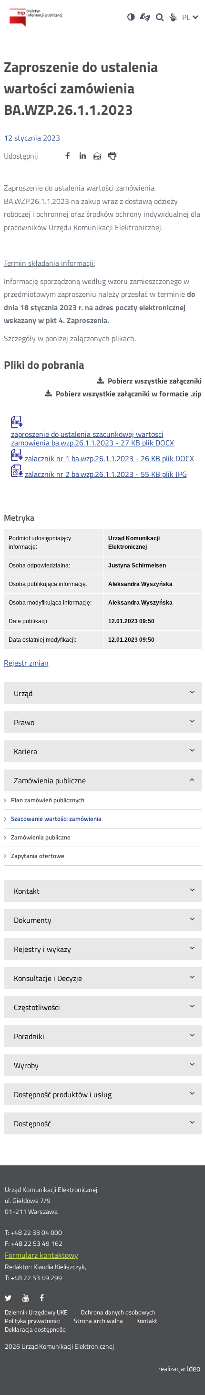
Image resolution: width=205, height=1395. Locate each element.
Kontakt (146, 1321)
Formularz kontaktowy (41, 1255)
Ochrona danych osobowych (118, 1312)
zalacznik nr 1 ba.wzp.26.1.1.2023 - (109, 458)
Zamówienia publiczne (41, 837)
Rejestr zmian (26, 662)
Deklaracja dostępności (36, 1329)
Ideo (193, 1368)
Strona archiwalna (98, 1321)
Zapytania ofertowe (37, 855)
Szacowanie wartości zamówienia (56, 818)
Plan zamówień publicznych (47, 800)
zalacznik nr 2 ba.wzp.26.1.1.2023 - (106, 474)
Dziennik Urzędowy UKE (36, 1312)
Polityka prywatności (33, 1321)
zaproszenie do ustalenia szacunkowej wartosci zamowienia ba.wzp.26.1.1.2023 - (92, 438)
